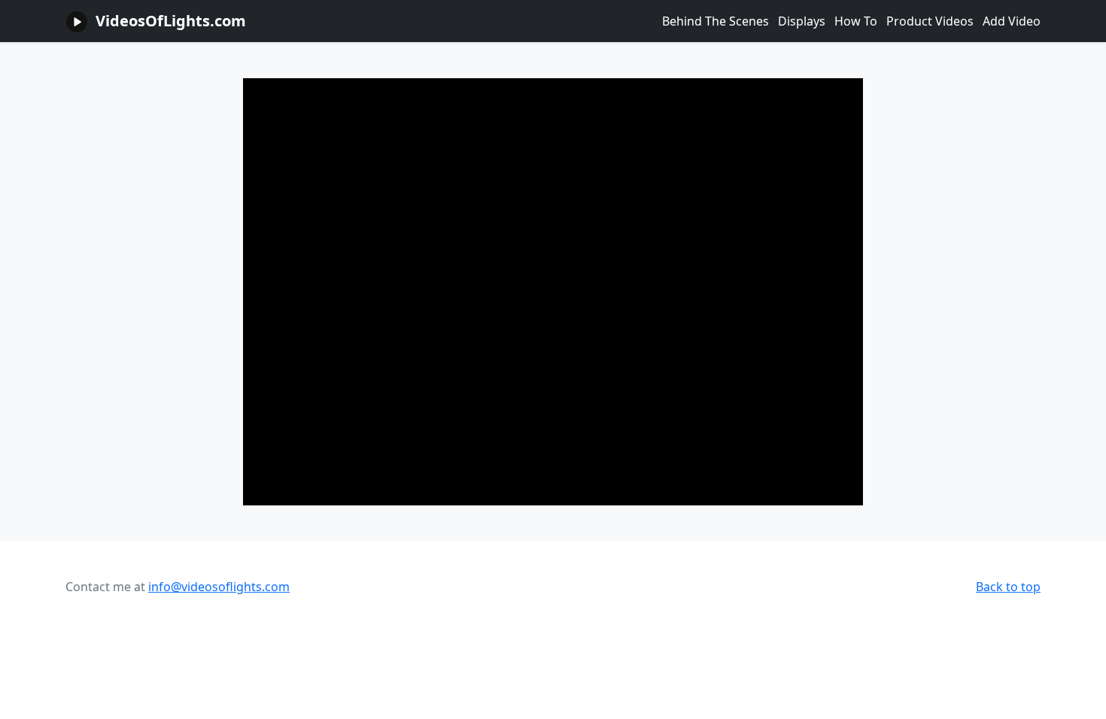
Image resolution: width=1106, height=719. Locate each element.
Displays (801, 21)
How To (855, 21)
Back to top (1008, 586)
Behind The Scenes (715, 21)
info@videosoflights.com (219, 586)
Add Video (1012, 21)
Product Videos (930, 21)
